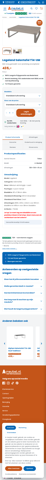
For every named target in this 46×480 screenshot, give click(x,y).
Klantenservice (8, 389)
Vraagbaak (6, 419)
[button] (23, 32)
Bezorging (6, 402)
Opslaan (29, 468)
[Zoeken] (31, 8)
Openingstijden (8, 398)
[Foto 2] (17, 51)
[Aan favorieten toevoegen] (39, 111)
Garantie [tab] (12, 142)
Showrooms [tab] (33, 147)
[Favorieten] (36, 8)
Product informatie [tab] (12, 137)
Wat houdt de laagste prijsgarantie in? (21, 309)
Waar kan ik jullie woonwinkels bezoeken (21, 279)
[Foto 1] (7, 51)
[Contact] (39, 2)
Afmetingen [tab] (33, 137)
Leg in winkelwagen (26, 113)
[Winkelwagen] (41, 8)
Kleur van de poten (11, 100)
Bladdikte (8, 92)
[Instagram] (8, 383)
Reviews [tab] (13, 147)
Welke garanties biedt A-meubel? (18, 286)
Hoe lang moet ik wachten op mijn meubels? (18, 300)
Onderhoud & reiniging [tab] (33, 142)
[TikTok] (12, 383)
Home (4, 17)
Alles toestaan (13, 468)
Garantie (5, 406)
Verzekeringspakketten (11, 415)
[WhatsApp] (43, 2)
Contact (5, 394)
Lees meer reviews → (9, 248)
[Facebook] (3, 383)
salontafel (12, 17)
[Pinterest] (17, 383)
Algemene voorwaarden (27, 474)
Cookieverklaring (11, 474)
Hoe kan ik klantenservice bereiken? (19, 293)
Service (5, 411)
